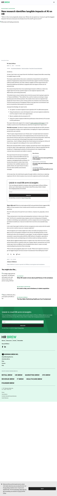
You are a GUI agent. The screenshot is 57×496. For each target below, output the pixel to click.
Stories (3, 340)
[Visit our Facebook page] (2, 347)
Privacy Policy (6, 487)
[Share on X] (11, 254)
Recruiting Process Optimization (35, 68)
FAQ (3, 365)
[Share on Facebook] (8, 254)
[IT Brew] (20, 379)
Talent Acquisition (25, 68)
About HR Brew (5, 343)
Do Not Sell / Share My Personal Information (9, 396)
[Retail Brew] (7, 375)
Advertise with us (6, 359)
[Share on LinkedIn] (14, 254)
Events (14, 340)
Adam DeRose (12, 63)
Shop (3, 361)
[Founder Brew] (8, 383)
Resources (9, 340)
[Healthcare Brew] (34, 379)
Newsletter (20, 340)
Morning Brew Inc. (9, 388)
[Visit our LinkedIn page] (5, 347)
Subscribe (28, 195)
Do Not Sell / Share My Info (19, 489)
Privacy (3, 392)
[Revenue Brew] (8, 379)
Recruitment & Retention (16, 68)
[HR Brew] (18, 375)
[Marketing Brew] (32, 375)
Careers (3, 363)
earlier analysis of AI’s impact (37, 123)
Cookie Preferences (5, 397)
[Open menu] (54, 2)
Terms (19, 491)
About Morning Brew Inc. (7, 357)
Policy (4, 493)
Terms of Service (4, 394)
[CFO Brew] (46, 375)
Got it (42, 488)
